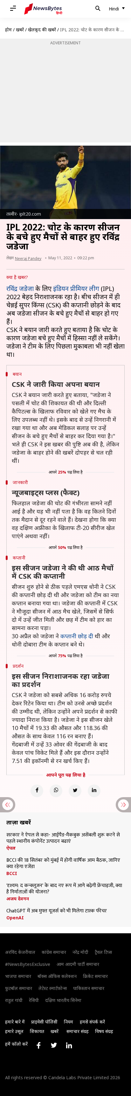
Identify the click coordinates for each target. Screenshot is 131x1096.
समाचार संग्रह (77, 1031)
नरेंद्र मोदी (80, 952)
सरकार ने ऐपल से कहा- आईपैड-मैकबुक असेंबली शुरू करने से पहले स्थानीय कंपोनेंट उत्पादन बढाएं (63, 838)
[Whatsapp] (56, 790)
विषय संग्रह (104, 1031)
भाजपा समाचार (18, 976)
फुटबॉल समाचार (18, 988)
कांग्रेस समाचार (54, 952)
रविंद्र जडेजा (20, 288)
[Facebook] (37, 790)
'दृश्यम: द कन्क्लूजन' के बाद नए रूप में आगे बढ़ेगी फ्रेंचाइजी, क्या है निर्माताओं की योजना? (64, 889)
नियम (68, 1022)
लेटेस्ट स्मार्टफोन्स (52, 988)
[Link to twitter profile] (53, 1045)
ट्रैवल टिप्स (103, 952)
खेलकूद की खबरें (42, 30)
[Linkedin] (94, 790)
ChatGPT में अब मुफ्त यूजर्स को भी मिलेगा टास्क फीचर (56, 911)
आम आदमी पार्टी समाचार (78, 964)
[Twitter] (75, 790)
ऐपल (11, 848)
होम (8, 30)
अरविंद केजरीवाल (20, 952)
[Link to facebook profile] (38, 1045)
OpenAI (15, 918)
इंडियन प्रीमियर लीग (76, 288)
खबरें (20, 30)
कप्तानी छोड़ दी (76, 636)
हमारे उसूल (14, 1031)
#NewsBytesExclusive (27, 964)
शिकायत (37, 1031)
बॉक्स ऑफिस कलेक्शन (57, 976)
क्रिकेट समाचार (95, 976)
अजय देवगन (17, 899)
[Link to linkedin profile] (69, 1045)
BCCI (11, 873)
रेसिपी (34, 1000)
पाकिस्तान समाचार (88, 988)
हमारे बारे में (15, 1022)
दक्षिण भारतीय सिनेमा (63, 1000)
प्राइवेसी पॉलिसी (44, 1022)
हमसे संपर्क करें (92, 1022)
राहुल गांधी (14, 1000)
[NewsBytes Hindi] (43, 8)
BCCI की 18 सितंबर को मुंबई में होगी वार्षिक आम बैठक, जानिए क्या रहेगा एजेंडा (63, 863)
